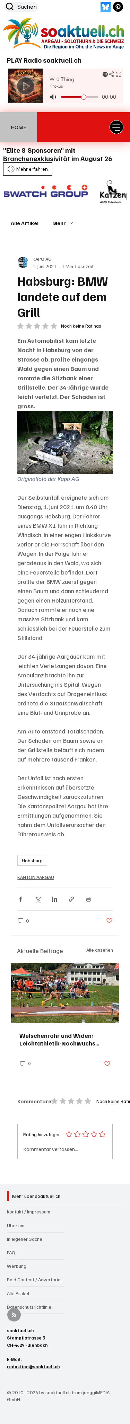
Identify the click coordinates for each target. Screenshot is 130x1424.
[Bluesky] (106, 7)
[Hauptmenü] (116, 127)
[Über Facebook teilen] (20, 899)
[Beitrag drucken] (88, 899)
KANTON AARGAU (35, 877)
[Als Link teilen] (71, 899)
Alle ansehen (99, 950)
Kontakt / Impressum (28, 1211)
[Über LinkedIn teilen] (54, 899)
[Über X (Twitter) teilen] (37, 899)
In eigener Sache (24, 1239)
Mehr (59, 223)
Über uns (16, 1225)
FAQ (11, 1252)
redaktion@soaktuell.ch (33, 1366)
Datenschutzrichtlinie (29, 1307)
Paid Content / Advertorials (35, 1279)
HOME (18, 127)
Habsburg (32, 860)
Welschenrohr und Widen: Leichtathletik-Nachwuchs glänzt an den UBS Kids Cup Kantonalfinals (58, 1039)
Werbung (16, 1266)
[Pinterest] (118, 7)
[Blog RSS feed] (14, 1315)
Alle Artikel (24, 223)
